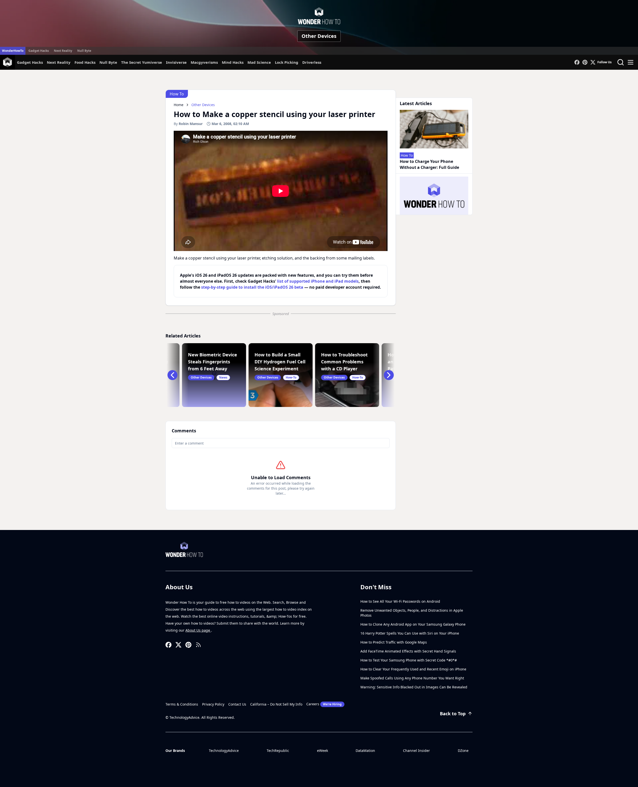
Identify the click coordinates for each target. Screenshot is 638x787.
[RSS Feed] (198, 645)
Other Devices (319, 36)
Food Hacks (85, 62)
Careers (324, 704)
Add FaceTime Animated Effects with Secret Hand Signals (408, 651)
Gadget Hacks (38, 51)
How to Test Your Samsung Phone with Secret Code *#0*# (408, 660)
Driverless (311, 62)
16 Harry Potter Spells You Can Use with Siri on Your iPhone (409, 633)
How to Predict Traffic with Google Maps (393, 642)
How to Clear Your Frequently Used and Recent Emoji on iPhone (413, 669)
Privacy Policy (213, 704)
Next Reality (63, 51)
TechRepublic (278, 750)
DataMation (365, 750)
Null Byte (84, 51)
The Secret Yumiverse (141, 62)
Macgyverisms (204, 62)
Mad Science (259, 62)
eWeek (322, 750)
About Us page (198, 630)
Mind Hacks (232, 62)
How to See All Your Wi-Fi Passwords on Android (400, 601)
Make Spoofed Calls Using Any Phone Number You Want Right (412, 678)
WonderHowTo (12, 51)
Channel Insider (416, 750)
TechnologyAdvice (224, 750)
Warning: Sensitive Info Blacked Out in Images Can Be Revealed (413, 687)
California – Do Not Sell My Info (276, 704)
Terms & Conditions (181, 704)
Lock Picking (286, 62)
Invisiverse (176, 62)
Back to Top (453, 714)
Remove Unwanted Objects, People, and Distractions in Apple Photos (411, 613)
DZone (463, 750)
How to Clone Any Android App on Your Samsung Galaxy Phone (413, 624)
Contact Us (237, 704)
